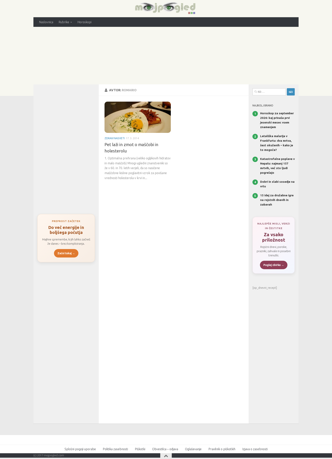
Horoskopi (84, 22)
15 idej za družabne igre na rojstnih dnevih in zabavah (277, 200)
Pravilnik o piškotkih (221, 449)
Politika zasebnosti (115, 449)
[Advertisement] (166, 55)
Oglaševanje (193, 449)
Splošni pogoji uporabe (80, 449)
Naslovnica (46, 22)
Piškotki (140, 449)
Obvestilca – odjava (165, 449)
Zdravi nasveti (115, 138)
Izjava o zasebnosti (255, 449)
